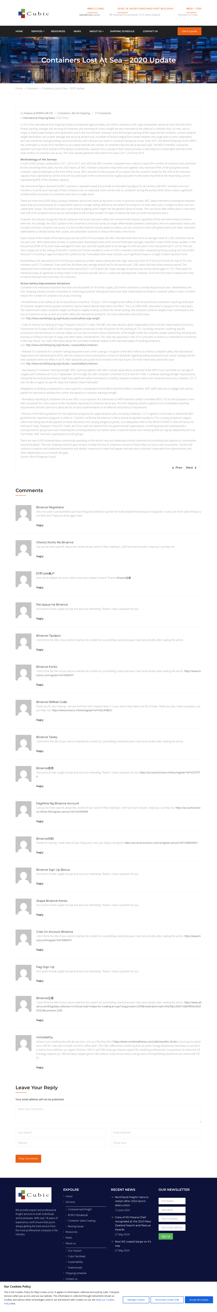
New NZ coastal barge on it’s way (133, 1243)
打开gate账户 (45, 573)
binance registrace (50, 507)
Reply (40, 525)
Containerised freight (80, 1209)
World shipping (81, 113)
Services (36, 31)
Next (189, 467)
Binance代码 (45, 838)
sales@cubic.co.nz (89, 15)
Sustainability (75, 1262)
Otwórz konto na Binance (54, 542)
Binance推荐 (45, 768)
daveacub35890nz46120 (38, 113)
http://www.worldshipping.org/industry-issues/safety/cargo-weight (63, 318)
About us (95, 31)
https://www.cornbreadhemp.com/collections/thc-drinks (145, 1041)
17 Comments (103, 113)
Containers (64, 113)
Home (19, 31)
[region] (108, 1297)
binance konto (46, 667)
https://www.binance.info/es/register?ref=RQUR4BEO (82, 710)
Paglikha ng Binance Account (57, 803)
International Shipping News (39, 118)
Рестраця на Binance (52, 604)
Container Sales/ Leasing (81, 1220)
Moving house (76, 1226)
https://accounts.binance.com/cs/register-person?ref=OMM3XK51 (161, 843)
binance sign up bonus (53, 869)
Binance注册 (124, 578)
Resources (58, 31)
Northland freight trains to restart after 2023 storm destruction (132, 1201)
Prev (179, 467)
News (77, 31)
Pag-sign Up (45, 967)
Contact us (150, 31)
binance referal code (51, 702)
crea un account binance (54, 932)
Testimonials (75, 1267)
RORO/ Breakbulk (78, 1215)
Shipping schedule (122, 31)
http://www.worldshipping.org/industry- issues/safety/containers (62, 345)
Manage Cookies (136, 1299)
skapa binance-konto (51, 901)
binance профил (48, 635)
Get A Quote (189, 31)
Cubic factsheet (76, 1256)
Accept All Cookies (199, 1299)
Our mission (74, 1250)
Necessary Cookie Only (167, 1299)
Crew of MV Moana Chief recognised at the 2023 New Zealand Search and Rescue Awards (133, 1223)
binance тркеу (46, 737)
